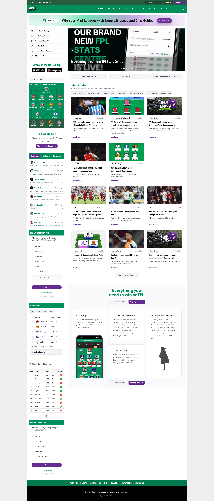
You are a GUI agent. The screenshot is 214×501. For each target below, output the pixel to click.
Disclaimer (113, 483)
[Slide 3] (126, 68)
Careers (93, 483)
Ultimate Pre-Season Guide (119, 9)
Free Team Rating (88, 76)
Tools (134, 9)
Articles (143, 9)
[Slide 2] (124, 68)
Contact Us (139, 483)
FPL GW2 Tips (100, 9)
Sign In (168, 2)
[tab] (32, 311)
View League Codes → (46, 146)
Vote (46, 287)
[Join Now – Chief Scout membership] (107, 20)
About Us (74, 483)
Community (179, 9)
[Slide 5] (132, 68)
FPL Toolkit (126, 76)
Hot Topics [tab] (46, 156)
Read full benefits (117, 302)
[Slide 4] (129, 68)
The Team (83, 483)
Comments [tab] (35, 156)
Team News (153, 9)
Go (147, 3)
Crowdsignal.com (47, 296)
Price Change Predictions (164, 76)
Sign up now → (136, 302)
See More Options (46, 278)
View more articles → (127, 275)
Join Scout (180, 2)
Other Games (166, 9)
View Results (46, 292)
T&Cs (105, 483)
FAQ (99, 483)
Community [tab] (57, 156)
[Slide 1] (121, 68)
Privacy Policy (126, 483)
